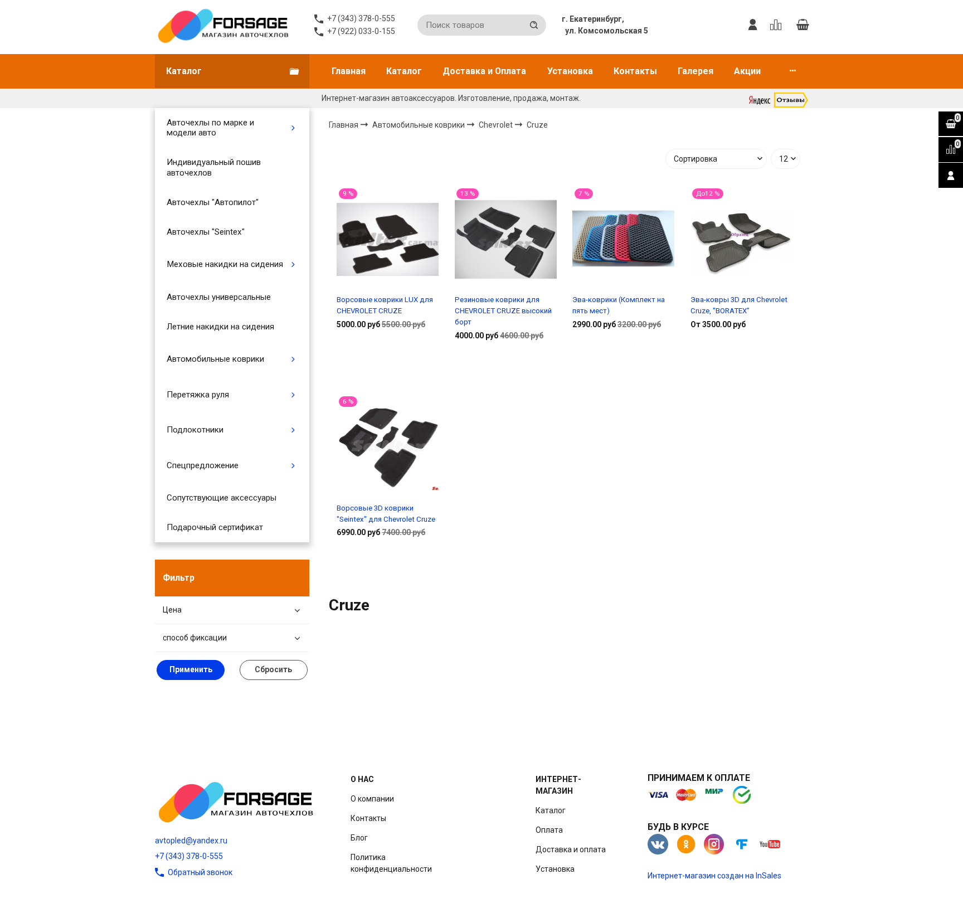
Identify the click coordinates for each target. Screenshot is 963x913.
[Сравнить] (388, 360)
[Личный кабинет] (752, 25)
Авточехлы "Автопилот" (213, 202)
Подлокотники (195, 430)
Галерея (695, 71)
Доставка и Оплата (484, 71)
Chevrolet (496, 124)
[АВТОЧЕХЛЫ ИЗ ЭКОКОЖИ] (222, 25)
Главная (349, 71)
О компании (372, 798)
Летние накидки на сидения (220, 327)
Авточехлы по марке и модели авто (210, 128)
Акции (747, 71)
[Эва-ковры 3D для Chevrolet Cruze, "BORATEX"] (741, 239)
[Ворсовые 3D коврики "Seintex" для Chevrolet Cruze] (388, 448)
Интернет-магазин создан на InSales (714, 875)
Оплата (549, 829)
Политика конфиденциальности (391, 863)
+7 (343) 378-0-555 (189, 856)
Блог (359, 837)
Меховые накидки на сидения (225, 264)
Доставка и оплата (571, 849)
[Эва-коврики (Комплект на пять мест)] (623, 239)
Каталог (404, 71)
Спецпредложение (203, 465)
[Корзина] (802, 25)
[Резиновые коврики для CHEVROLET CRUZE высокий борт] (506, 239)
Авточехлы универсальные (219, 297)
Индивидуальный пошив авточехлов (214, 167)
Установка (570, 71)
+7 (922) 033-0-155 (361, 31)
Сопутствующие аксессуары (221, 498)
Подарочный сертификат (215, 527)
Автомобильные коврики (215, 359)
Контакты (635, 71)
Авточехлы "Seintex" (206, 232)
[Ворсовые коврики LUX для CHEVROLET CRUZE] (388, 239)
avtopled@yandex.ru (191, 840)
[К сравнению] (777, 25)
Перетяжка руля (198, 395)
